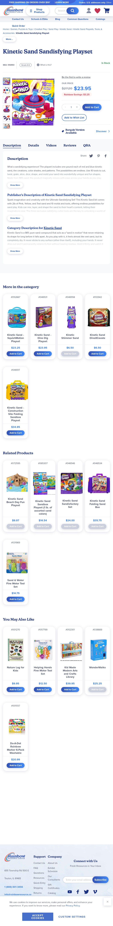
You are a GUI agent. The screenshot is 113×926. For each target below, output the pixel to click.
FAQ (36, 868)
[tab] (9, 39)
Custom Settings (71, 917)
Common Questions (77, 19)
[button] (88, 10)
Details (33, 145)
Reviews (70, 145)
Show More (15, 185)
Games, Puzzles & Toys (22, 29)
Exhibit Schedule (53, 869)
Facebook (105, 155)
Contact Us (18, 19)
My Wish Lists (97, 11)
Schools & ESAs (39, 19)
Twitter (91, 155)
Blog (57, 19)
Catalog (52, 893)
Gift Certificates (53, 886)
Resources (39, 878)
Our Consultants (54, 878)
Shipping (38, 888)
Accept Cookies (37, 916)
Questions (39, 873)
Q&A (87, 145)
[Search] (73, 10)
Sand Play (53, 29)
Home (6, 29)
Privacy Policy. (73, 905)
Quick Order (18, 26)
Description (12, 145)
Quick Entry (39, 883)
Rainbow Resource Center (14, 858)
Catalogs (100, 19)
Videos (51, 145)
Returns (37, 893)
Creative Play (40, 29)
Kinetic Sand (66, 29)
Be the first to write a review (76, 77)
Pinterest (98, 155)
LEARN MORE (62, 2)
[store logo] (13, 10)
